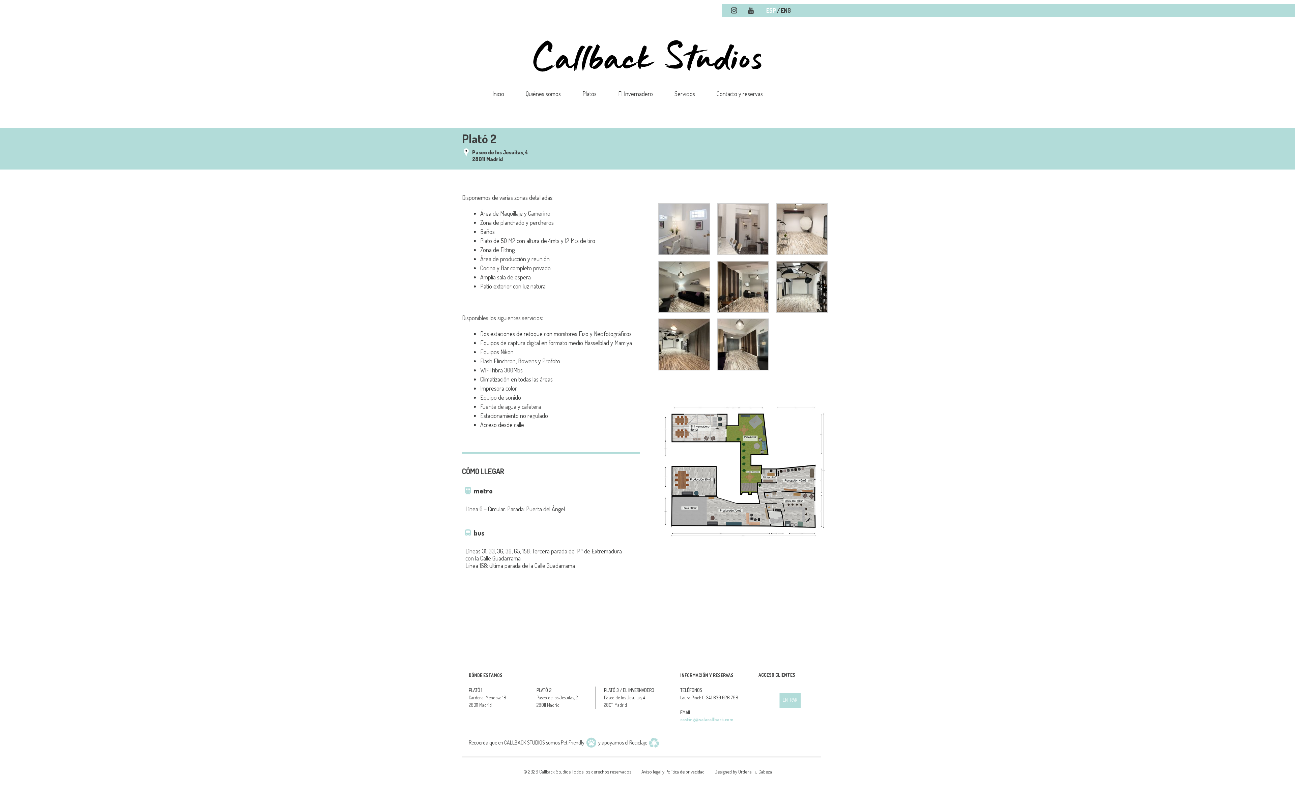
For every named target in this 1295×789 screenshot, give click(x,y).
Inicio (498, 93)
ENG (786, 10)
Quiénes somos (543, 93)
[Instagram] (734, 11)
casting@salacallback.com (706, 719)
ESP (771, 10)
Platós (589, 93)
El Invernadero (635, 93)
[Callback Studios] (647, 83)
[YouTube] (751, 11)
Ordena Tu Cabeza (755, 771)
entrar (790, 700)
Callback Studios (555, 771)
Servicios (684, 93)
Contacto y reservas (740, 93)
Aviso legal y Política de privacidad (672, 771)
